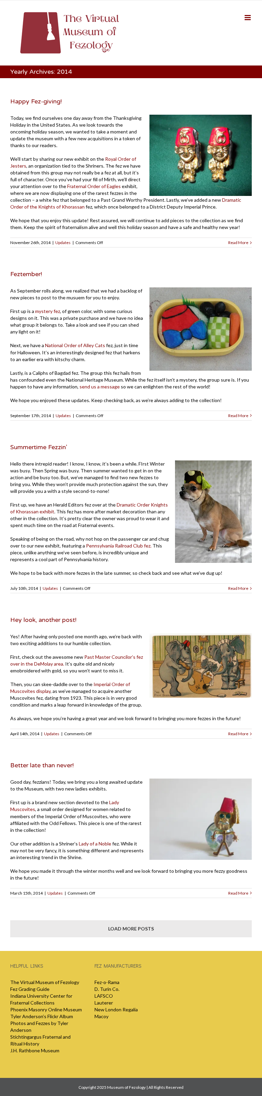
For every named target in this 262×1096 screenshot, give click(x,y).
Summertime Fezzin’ (38, 447)
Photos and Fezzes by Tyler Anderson (39, 1026)
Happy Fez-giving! (36, 101)
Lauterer (103, 1003)
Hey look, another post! (43, 620)
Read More (238, 242)
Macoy (101, 1016)
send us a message (99, 386)
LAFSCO (103, 996)
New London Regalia (116, 1009)
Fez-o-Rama (106, 982)
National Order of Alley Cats (75, 345)
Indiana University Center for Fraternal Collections (41, 999)
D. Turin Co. (106, 989)
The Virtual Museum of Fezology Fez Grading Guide (44, 985)
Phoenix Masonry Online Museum (46, 1009)
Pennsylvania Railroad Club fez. (118, 546)
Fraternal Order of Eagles (94, 186)
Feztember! (26, 274)
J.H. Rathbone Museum (34, 1050)
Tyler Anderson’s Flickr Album (41, 1016)
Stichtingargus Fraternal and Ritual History (40, 1040)
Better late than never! (42, 765)
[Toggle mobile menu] (248, 17)
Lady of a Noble (95, 843)
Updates (63, 242)
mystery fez (47, 311)
